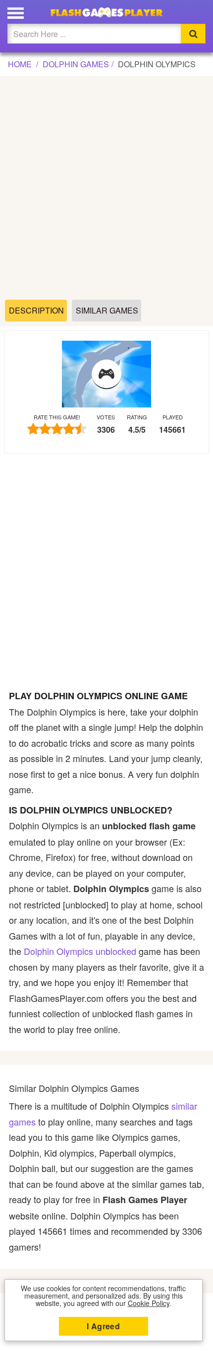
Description (36, 310)
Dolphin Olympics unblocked (80, 951)
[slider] (57, 428)
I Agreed (103, 1326)
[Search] (193, 34)
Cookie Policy (148, 1303)
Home (20, 64)
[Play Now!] (106, 374)
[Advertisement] (106, 188)
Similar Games (107, 310)
